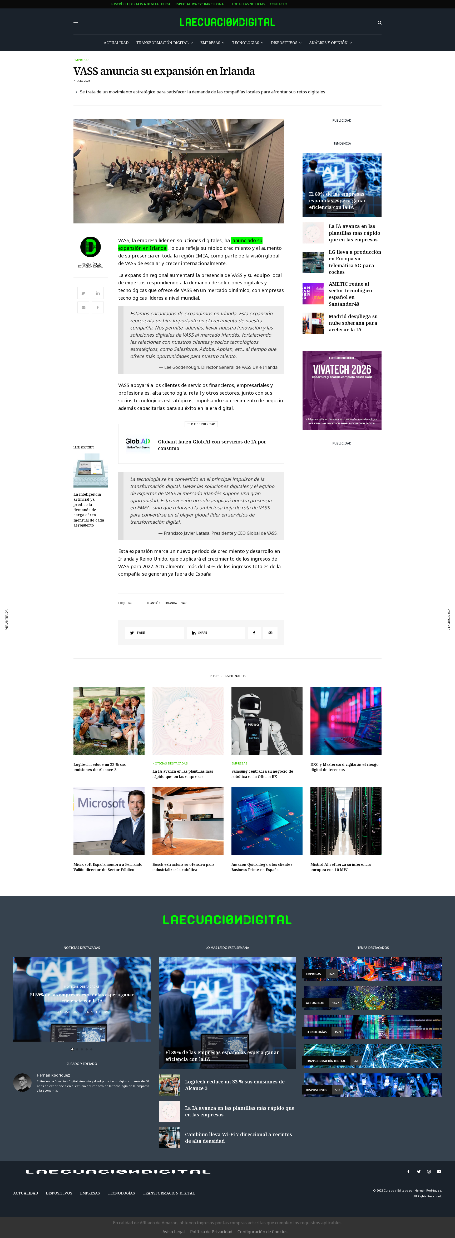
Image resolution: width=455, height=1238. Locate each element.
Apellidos (158, 636)
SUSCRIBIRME (168, 676)
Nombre (156, 616)
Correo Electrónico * (168, 596)
